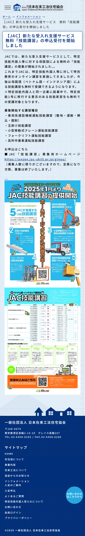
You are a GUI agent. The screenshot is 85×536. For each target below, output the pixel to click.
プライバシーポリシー (18, 518)
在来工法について (16, 470)
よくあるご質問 (14, 496)
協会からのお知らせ (17, 475)
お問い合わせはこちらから (74, 495)
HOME (9, 453)
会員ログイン (13, 512)
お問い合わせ (13, 507)
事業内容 (10, 465)
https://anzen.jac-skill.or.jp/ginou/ (35, 159)
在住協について (14, 459)
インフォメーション (17, 481)
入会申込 (10, 490)
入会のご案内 (13, 485)
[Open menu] (8, 8)
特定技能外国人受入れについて (24, 501)
